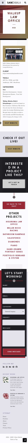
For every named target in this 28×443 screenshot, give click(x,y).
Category (7, 306)
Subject (6, 317)
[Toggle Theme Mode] (25, 440)
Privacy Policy (7, 428)
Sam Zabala (18, 437)
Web (14, 28)
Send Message (13, 351)
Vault (4, 425)
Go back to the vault (14, 205)
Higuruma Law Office (17, 377)
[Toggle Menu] (3, 2)
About (4, 421)
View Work (12, 390)
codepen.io (12, 366)
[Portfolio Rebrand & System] (5, 396)
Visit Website (11, 123)
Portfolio (5, 419)
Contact (5, 423)
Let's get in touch (14, 183)
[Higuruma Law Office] (5, 380)
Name (5, 285)
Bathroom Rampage (14, 234)
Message (7, 328)
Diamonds (14, 242)
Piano (14, 245)
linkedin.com (4, 366)
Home (4, 416)
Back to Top (13, 439)
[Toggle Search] (25, 2)
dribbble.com (6, 366)
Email (6, 296)
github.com (16, 366)
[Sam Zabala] (14, 2)
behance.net (9, 366)
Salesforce (14, 238)
